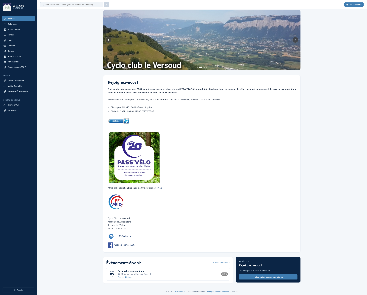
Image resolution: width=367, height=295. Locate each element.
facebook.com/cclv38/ (124, 245)
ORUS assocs (180, 292)
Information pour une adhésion (269, 277)
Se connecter (356, 4)
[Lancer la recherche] (106, 4)
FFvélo (159, 188)
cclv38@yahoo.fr (123, 236)
